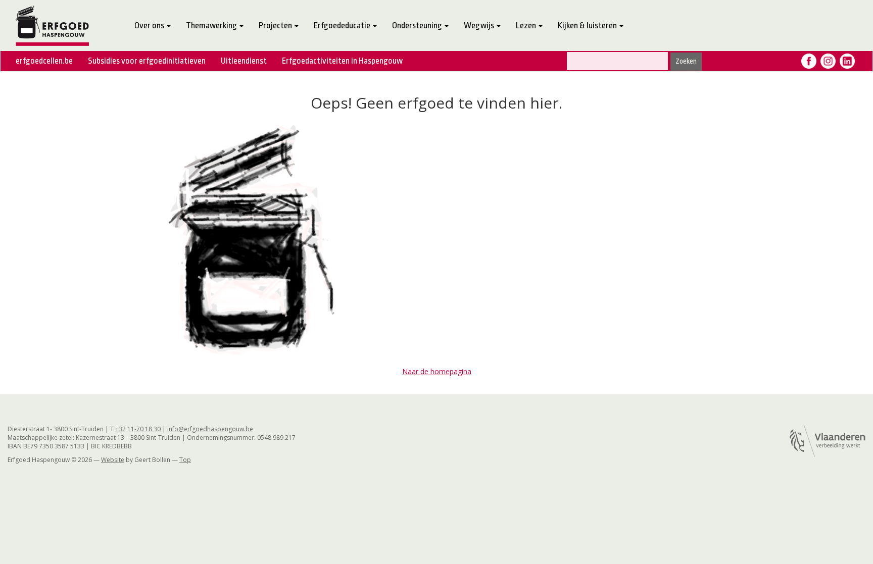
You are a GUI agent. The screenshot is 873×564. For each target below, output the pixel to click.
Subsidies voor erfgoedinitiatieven (147, 61)
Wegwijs (480, 25)
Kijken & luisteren (588, 25)
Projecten (276, 25)
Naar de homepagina (436, 371)
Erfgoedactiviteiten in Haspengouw (342, 61)
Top (185, 459)
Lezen (527, 25)
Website (112, 459)
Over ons (150, 25)
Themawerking (212, 25)
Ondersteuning (418, 25)
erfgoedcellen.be (44, 61)
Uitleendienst (244, 61)
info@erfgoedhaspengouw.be (210, 429)
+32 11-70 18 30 (138, 429)
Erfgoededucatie (343, 25)
